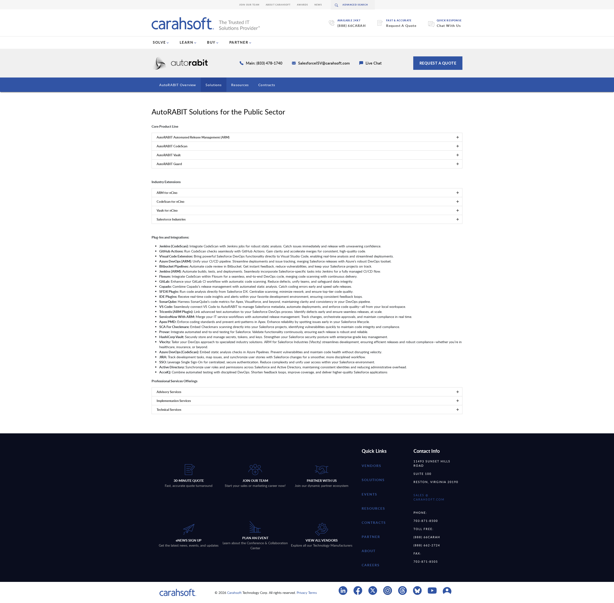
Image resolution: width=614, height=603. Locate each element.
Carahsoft (234, 592)
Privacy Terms (307, 592)
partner (371, 536)
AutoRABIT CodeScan (172, 146)
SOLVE (159, 42)
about (369, 551)
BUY (211, 42)
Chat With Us (449, 25)
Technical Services (169, 409)
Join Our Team (249, 4)
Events (369, 494)
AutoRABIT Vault (169, 155)
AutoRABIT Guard (169, 164)
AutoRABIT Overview (177, 85)
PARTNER (238, 42)
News (318, 4)
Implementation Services (174, 401)
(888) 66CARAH (351, 25)
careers (371, 565)
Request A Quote (401, 25)
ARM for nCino (167, 193)
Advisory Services (169, 392)
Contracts (266, 85)
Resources (240, 85)
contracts (374, 522)
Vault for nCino (167, 210)
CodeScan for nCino (170, 201)
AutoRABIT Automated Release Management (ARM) (193, 137)
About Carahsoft (278, 4)
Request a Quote (437, 63)
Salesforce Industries (171, 219)
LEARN (187, 42)
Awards (302, 4)
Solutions (214, 85)
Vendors (371, 465)
